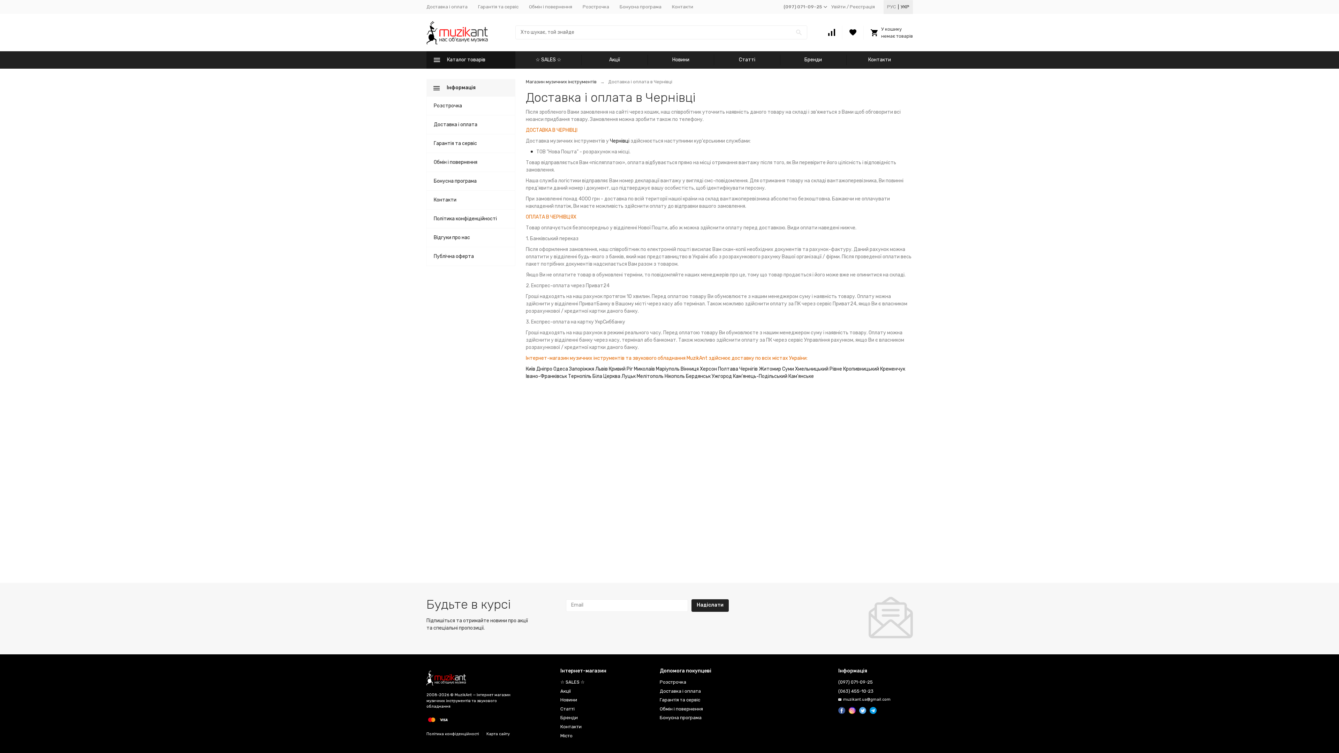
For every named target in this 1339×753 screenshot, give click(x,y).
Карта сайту (498, 734)
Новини (680, 60)
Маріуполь (668, 369)
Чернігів (748, 369)
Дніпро (544, 369)
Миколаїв (644, 369)
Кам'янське (801, 376)
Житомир (770, 369)
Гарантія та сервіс (498, 6)
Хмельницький (812, 369)
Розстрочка (596, 6)
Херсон (708, 369)
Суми (788, 369)
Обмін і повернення (550, 6)
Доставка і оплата (447, 6)
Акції (614, 60)
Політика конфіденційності (465, 219)
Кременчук (892, 369)
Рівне (836, 369)
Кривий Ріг (621, 369)
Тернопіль (579, 376)
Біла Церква (606, 376)
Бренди (813, 60)
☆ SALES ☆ (548, 60)
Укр (905, 6)
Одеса (560, 369)
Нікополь (675, 376)
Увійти (838, 6)
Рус (891, 6)
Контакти (682, 6)
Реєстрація (862, 6)
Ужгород (722, 376)
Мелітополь (650, 376)
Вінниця (690, 369)
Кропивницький (861, 369)
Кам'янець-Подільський (760, 376)
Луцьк (628, 376)
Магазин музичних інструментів (561, 81)
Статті (747, 60)
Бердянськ (698, 376)
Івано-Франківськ (546, 376)
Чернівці (619, 141)
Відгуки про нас (452, 238)
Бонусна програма (640, 6)
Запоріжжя (581, 369)
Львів (601, 369)
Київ (530, 369)
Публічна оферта (454, 256)
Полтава (728, 369)
